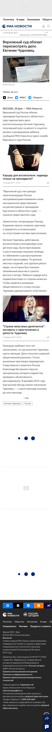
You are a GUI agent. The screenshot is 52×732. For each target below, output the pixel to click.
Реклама (23, 626)
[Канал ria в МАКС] (8, 605)
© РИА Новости (9, 85)
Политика (7, 621)
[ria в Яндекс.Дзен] (18, 605)
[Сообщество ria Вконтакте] (28, 605)
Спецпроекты (9, 626)
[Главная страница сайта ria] (16, 26)
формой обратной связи (37, 696)
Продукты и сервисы (40, 626)
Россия (28, 403)
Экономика (32, 621)
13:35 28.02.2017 (10, 33)
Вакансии (7, 638)
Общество (19, 621)
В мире (43, 621)
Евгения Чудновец (12, 403)
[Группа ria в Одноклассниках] (39, 605)
